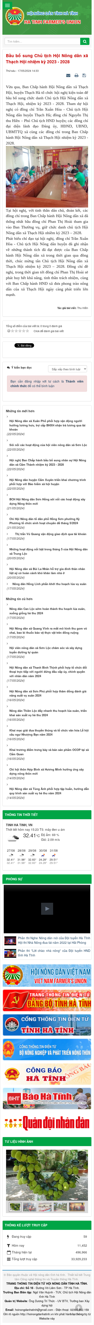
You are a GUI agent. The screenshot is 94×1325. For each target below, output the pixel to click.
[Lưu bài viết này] (84, 75)
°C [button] (38, 835)
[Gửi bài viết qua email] (68, 75)
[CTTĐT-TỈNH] (47, 1024)
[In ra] (77, 75)
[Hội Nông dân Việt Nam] (47, 975)
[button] (47, 909)
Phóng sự (14, 879)
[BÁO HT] (47, 1098)
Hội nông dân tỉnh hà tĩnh (49, 1275)
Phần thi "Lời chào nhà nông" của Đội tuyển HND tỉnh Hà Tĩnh (54, 952)
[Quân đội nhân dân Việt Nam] (47, 1123)
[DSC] (47, 1000)
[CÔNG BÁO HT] (47, 1073)
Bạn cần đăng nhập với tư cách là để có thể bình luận (47, 383)
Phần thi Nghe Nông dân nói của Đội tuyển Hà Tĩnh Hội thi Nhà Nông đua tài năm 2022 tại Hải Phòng (54, 940)
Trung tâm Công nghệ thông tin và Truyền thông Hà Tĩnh (53, 1277)
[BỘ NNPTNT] (47, 1049)
